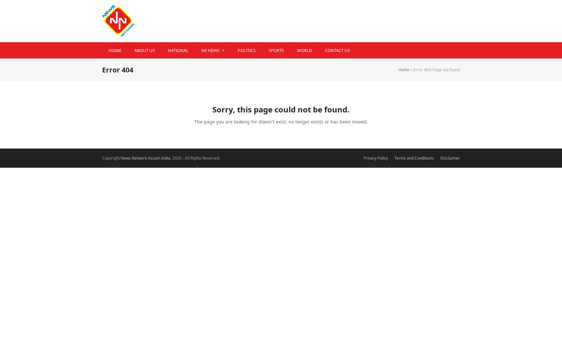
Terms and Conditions (414, 158)
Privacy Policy (376, 158)
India (165, 158)
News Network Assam (140, 158)
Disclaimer (450, 158)
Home (403, 69)
